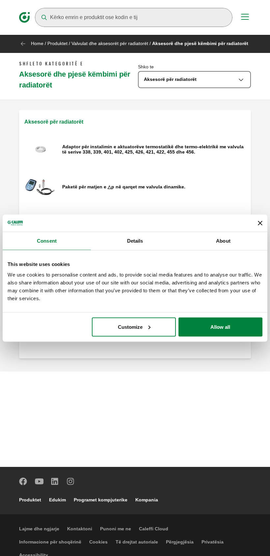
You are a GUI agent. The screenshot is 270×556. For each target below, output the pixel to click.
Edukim (57, 499)
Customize (130, 326)
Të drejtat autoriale (137, 541)
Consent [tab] (47, 241)
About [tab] (223, 241)
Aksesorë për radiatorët (53, 122)
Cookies (98, 541)
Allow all (220, 326)
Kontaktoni (79, 528)
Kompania (146, 499)
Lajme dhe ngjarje (39, 528)
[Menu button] (245, 17)
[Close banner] (260, 223)
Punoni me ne (115, 528)
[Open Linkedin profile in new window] (55, 481)
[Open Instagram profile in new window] (71, 481)
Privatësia (213, 541)
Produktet (57, 43)
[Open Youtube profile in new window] (39, 481)
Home (37, 43)
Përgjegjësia (180, 541)
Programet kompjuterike (100, 499)
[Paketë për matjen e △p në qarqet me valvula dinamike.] (40, 187)
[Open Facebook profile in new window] (23, 481)
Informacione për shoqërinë (50, 541)
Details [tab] (135, 241)
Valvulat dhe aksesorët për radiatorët (109, 43)
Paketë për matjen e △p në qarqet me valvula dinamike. (123, 186)
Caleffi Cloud (153, 528)
